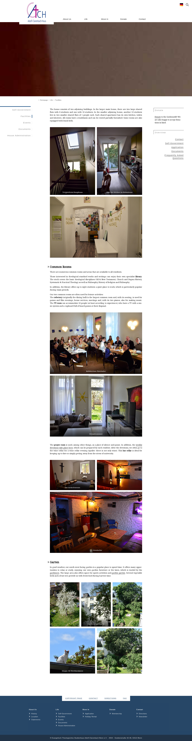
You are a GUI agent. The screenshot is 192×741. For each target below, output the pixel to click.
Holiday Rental (91, 717)
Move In (104, 19)
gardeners (54, 573)
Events (27, 123)
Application (177, 147)
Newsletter (143, 717)
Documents (25, 129)
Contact (142, 19)
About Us (67, 19)
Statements (35, 720)
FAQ (125, 698)
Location (34, 717)
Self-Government (21, 110)
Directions (110, 698)
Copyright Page (73, 698)
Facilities (26, 116)
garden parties (118, 573)
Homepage (44, 100)
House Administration (19, 135)
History (34, 714)
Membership (117, 714)
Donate (123, 19)
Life (85, 19)
